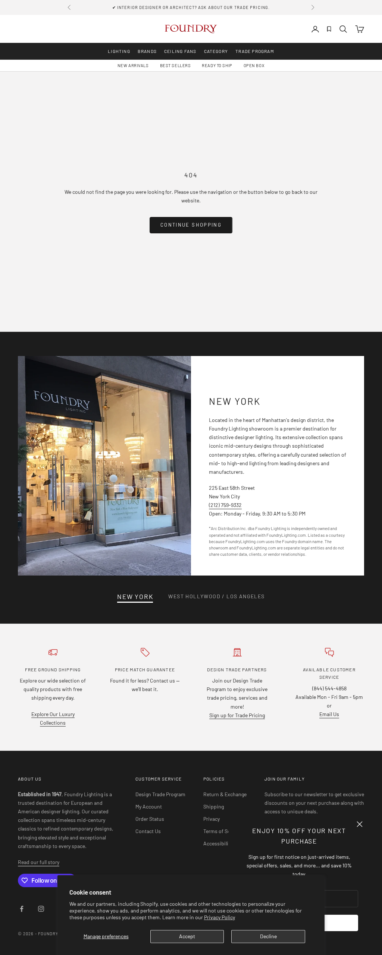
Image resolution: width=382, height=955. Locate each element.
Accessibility (217, 843)
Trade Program (254, 51)
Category (216, 51)
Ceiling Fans (180, 51)
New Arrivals (133, 65)
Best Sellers (175, 65)
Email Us (329, 714)
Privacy (211, 819)
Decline (268, 936)
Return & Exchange (225, 794)
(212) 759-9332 (225, 505)
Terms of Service (222, 831)
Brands (147, 51)
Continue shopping (191, 225)
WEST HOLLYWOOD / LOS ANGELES (216, 596)
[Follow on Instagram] (41, 909)
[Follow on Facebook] (21, 909)
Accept (187, 936)
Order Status (149, 819)
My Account (148, 806)
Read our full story (38, 862)
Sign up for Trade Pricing (237, 715)
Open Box (254, 65)
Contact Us (148, 831)
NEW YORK (135, 596)
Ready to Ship (217, 65)
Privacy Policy (219, 917)
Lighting (119, 51)
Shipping (213, 806)
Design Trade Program (160, 794)
